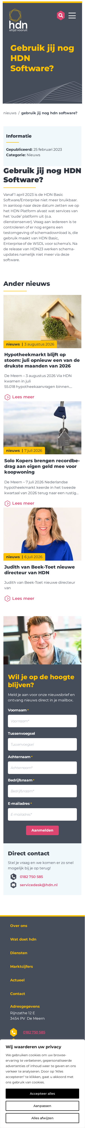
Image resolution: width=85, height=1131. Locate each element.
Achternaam (20, 757)
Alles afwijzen (42, 1118)
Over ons (18, 926)
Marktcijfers (21, 966)
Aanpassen (42, 1106)
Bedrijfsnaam (21, 780)
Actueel (17, 980)
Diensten (18, 953)
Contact (17, 994)
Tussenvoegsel (21, 733)
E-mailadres (20, 803)
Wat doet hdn (23, 939)
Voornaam (18, 710)
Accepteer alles (42, 1094)
